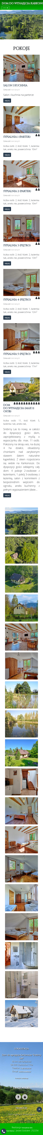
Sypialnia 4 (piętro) (17, 299)
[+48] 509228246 (26, 1068)
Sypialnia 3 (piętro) (17, 245)
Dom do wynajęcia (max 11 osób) (18, 408)
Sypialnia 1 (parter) (17, 137)
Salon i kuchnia (15, 85)
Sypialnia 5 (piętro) (17, 354)
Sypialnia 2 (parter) (17, 191)
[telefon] (3, 1132)
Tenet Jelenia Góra (26, 1128)
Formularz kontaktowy (21, 1078)
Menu (5, 8)
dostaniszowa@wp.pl (25, 1072)
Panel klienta (10, 1131)
